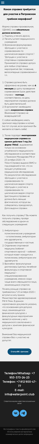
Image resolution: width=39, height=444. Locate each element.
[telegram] (23, 413)
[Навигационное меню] (2, 3)
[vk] (15, 413)
